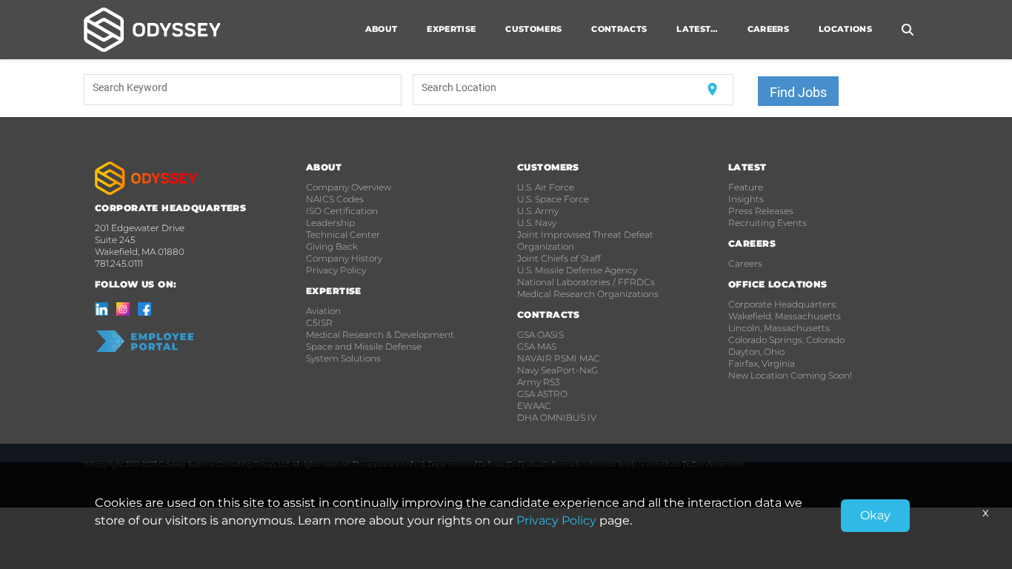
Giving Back (332, 246)
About (381, 29)
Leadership (330, 222)
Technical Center (343, 234)
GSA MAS (536, 346)
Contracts (619, 29)
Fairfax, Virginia (761, 363)
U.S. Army (538, 210)
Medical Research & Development (380, 334)
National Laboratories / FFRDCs (586, 281)
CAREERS (768, 29)
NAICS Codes (335, 198)
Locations (845, 29)
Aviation (323, 310)
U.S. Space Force (553, 198)
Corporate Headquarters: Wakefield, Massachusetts (784, 310)
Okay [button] (875, 515)
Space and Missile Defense (364, 346)
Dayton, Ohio (756, 351)
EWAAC (534, 405)
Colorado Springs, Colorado (786, 339)
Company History (344, 258)
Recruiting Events (767, 222)
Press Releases (760, 210)
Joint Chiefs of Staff (559, 258)
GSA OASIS (540, 334)
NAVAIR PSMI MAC (558, 358)
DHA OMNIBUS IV (556, 417)
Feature (745, 187)
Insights (746, 198)
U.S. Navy (536, 222)
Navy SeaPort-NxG (557, 370)
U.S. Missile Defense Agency (577, 270)
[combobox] (243, 89)
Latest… (696, 29)
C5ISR (319, 322)
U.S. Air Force (545, 187)
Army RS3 (538, 381)
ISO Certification (342, 210)
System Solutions (343, 358)
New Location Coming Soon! (790, 375)
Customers (533, 29)
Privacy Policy (336, 270)
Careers (745, 263)
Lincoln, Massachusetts (779, 327)
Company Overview (348, 187)
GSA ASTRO (542, 393)
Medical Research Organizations (588, 293)
